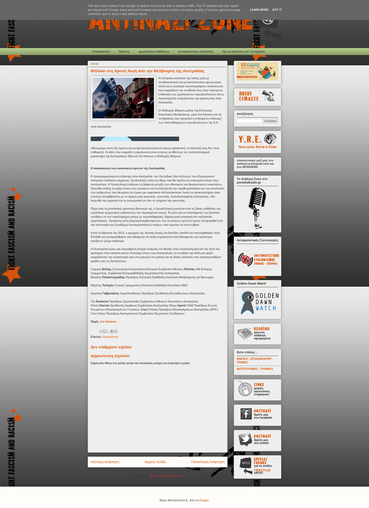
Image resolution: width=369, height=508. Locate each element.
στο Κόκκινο (108, 321)
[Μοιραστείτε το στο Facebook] (112, 331)
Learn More (259, 10)
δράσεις (124, 51)
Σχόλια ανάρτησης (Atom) (166, 475)
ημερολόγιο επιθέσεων (154, 51)
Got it (277, 10)
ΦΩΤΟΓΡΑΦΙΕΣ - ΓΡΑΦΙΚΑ (255, 368)
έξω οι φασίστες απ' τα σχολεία (243, 51)
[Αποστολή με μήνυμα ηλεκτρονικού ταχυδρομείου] (101, 331)
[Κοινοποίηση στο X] (108, 331)
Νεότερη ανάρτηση (105, 462)
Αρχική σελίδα (155, 462)
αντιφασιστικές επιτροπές (195, 51)
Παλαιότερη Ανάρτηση (207, 462)
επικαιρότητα (101, 51)
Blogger (204, 500)
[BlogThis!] (105, 331)
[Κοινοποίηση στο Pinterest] (116, 331)
